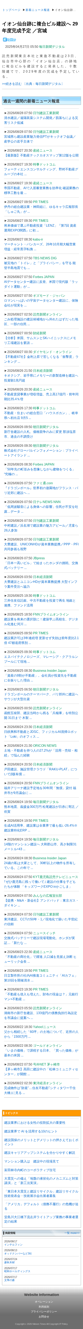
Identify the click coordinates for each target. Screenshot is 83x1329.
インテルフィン (13, 1244)
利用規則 (44, 1306)
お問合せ (44, 1316)
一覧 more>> (72, 1232)
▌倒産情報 (9, 1232)
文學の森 (9, 1280)
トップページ (11, 9)
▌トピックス (10, 1112)
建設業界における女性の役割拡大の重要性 (34, 1122)
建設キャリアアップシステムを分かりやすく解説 (39, 1152)
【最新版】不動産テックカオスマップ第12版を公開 (41, 155)
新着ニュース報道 (38, 9)
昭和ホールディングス (17, 1271)
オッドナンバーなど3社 (18, 1253)
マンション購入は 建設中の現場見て (31, 1161)
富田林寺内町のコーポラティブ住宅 (30, 1170)
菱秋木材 (9, 1262)
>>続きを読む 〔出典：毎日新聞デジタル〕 (33, 83)
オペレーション (44, 1301)
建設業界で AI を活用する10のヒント (31, 1131)
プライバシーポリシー (44, 1311)
